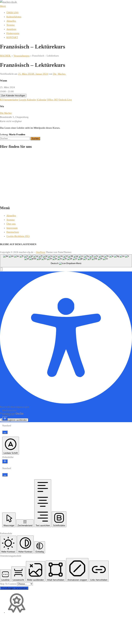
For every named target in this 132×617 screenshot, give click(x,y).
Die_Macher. (59, 74)
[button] (1, 269)
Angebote (11, 29)
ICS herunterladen (9, 99)
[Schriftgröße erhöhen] (5, 419)
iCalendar (41, 99)
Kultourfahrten (13, 16)
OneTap (20, 413)
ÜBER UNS (12, 12)
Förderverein (12, 33)
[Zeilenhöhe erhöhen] (5, 461)
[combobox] (66, 260)
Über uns (11, 224)
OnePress (40, 252)
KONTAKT (12, 37)
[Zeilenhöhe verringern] (5, 474)
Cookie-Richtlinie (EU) (18, 236)
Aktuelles (11, 21)
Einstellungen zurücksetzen (14, 588)
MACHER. (5, 55)
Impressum (12, 228)
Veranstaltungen (22, 55)
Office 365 (52, 99)
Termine (10, 25)
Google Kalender (27, 99)
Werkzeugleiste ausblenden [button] (14, 420)
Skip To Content (8, 584)
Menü (3, 6)
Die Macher (6, 113)
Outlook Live (65, 99)
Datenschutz (12, 232)
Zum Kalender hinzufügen (13, 95)
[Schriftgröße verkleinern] (5, 432)
